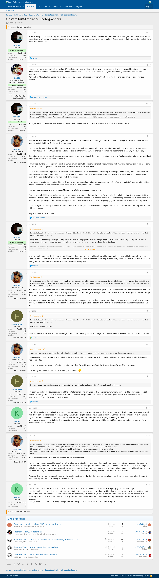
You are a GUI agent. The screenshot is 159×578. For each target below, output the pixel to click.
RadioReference (14, 6)
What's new (42, 6)
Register (79, 6)
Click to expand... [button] (90, 249)
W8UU (144, 534)
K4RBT (17, 421)
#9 (150, 376)
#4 (150, 136)
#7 (150, 311)
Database (68, 6)
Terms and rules (126, 576)
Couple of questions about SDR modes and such (37, 524)
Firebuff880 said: (36, 349)
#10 (150, 408)
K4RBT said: (34, 440)
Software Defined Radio (36, 526)
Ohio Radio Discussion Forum (45, 534)
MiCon (144, 549)
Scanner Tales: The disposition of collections (35, 554)
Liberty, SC (22, 59)
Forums (30, 6)
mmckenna (143, 557)
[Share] (147, 32)
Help (147, 576)
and (39, 97)
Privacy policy (138, 576)
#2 (150, 65)
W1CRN (11, 23)
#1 (150, 32)
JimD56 (17, 78)
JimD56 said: (34, 108)
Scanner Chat (32, 542)
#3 (150, 104)
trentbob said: (35, 229)
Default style (13, 576)
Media (55, 6)
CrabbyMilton (142, 541)
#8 (150, 344)
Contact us (114, 576)
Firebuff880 (16, 324)
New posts (10, 10)
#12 (150, 484)
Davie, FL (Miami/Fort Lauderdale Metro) (18, 97)
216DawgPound (19, 534)
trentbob (17, 149)
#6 (150, 272)
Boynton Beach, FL (19, 337)
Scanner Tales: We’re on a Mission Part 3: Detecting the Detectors (46, 539)
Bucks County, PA (20, 162)
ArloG (16, 526)
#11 (150, 436)
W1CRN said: (35, 277)
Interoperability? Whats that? (28, 531)
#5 (150, 224)
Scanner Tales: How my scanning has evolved (36, 546)
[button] (23, 6)
